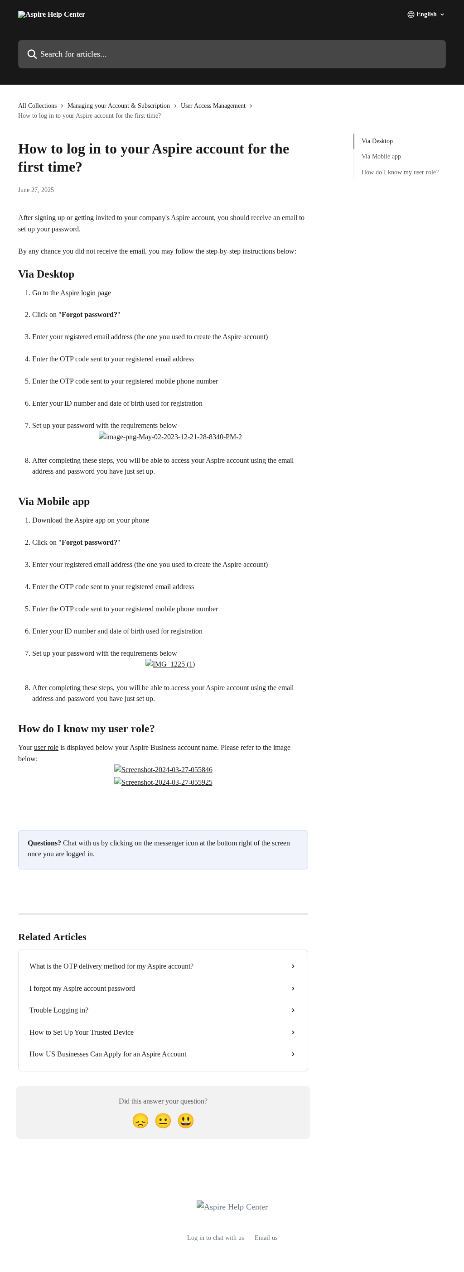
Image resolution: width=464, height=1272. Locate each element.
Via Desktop (377, 141)
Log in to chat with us (215, 1237)
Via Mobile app (381, 156)
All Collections (37, 105)
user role (46, 747)
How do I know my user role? (400, 172)
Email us (266, 1237)
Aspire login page (85, 293)
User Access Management (213, 105)
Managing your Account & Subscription (119, 105)
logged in (79, 854)
